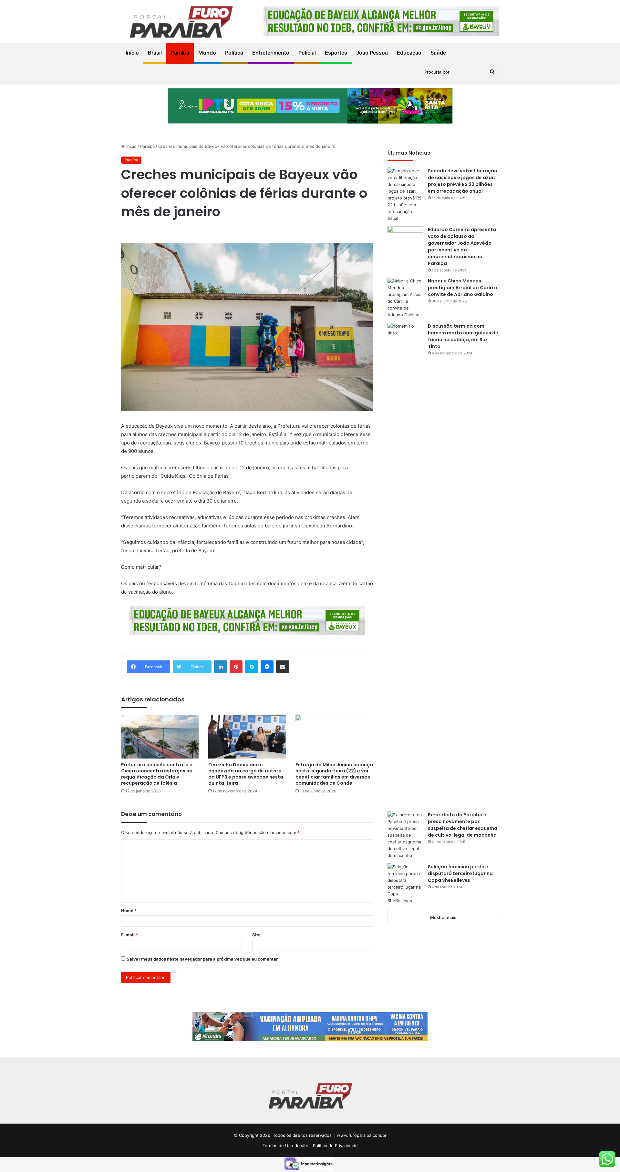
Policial (307, 52)
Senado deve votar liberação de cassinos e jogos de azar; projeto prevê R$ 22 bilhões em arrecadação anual (462, 181)
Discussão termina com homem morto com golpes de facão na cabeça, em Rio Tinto (463, 336)
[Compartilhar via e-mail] (282, 666)
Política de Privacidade (335, 1145)
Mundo (207, 52)
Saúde (438, 52)
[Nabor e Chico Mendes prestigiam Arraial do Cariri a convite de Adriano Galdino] (405, 298)
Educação (409, 52)
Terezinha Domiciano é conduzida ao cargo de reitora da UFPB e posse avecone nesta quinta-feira (245, 773)
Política (234, 52)
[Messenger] (267, 666)
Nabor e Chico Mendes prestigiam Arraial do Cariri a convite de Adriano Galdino (462, 288)
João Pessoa (372, 52)
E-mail (129, 934)
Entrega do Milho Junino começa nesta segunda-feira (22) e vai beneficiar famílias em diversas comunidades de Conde (334, 773)
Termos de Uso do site (285, 1145)
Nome (129, 910)
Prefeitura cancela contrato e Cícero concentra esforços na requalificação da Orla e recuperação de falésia (156, 773)
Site (256, 934)
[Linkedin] (220, 666)
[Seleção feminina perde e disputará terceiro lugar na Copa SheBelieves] (405, 883)
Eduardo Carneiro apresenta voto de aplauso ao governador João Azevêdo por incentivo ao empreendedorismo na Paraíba (462, 246)
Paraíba (180, 52)
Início (132, 52)
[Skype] (251, 666)
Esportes (336, 52)
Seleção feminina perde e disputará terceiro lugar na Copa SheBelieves (460, 873)
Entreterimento (270, 52)
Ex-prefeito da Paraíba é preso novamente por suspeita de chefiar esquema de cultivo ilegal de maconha (462, 824)
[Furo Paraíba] (181, 23)
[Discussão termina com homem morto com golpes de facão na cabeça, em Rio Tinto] (405, 565)
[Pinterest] (236, 666)
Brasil (155, 52)
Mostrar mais (443, 917)
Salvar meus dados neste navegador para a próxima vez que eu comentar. (203, 959)
